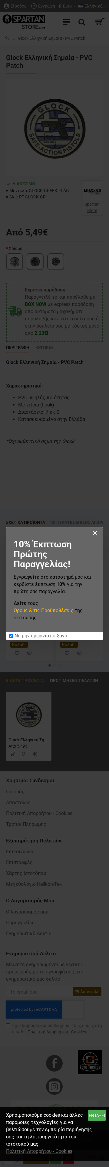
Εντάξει (97, 1115)
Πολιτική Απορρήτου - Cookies (39, 1151)
